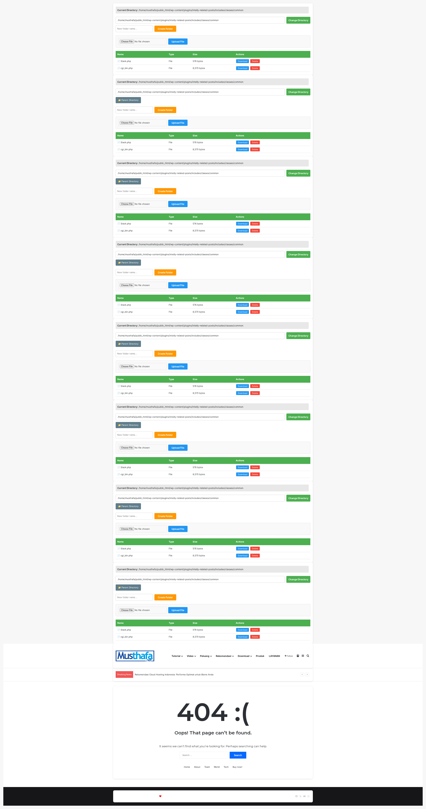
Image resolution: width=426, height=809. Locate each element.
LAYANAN (274, 656)
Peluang (204, 656)
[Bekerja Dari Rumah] (135, 656)
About (197, 767)
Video (190, 656)
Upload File (178, 41)
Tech (226, 767)
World (217, 767)
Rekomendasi (223, 656)
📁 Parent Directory (128, 100)
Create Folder (165, 28)
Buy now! (237, 767)
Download (242, 61)
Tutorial (176, 656)
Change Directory (298, 20)
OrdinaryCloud (227, 796)
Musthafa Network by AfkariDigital (180, 796)
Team (207, 767)
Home (187, 767)
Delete (255, 61)
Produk (260, 656)
